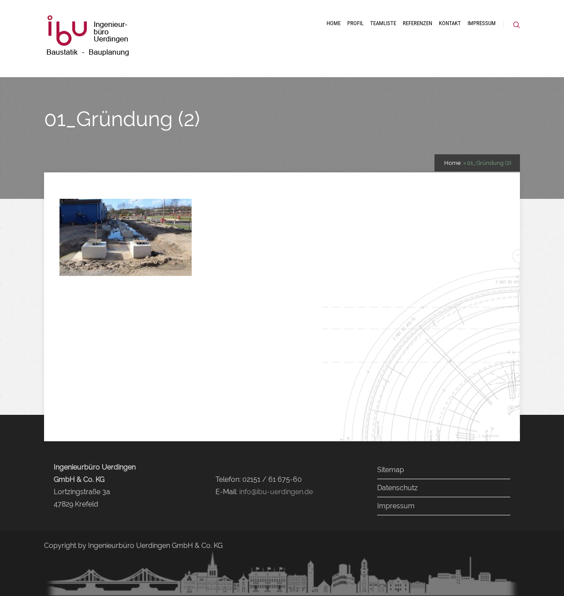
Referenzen (417, 23)
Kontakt (450, 23)
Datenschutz (397, 488)
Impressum (482, 23)
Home (334, 23)
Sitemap (390, 470)
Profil (355, 23)
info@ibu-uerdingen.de (276, 492)
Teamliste (383, 23)
